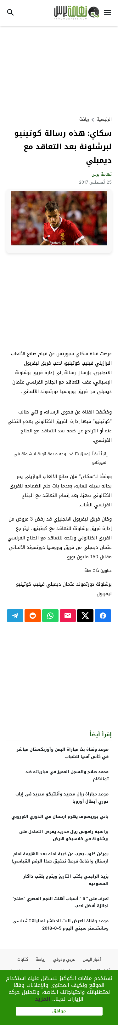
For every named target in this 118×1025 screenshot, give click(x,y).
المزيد (42, 999)
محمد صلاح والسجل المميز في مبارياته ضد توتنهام (67, 775)
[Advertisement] (59, 70)
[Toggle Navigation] (109, 13)
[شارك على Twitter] (85, 615)
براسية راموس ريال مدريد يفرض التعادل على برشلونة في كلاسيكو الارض (64, 835)
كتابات (22, 959)
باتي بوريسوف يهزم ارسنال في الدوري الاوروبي (60, 816)
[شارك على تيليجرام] (15, 615)
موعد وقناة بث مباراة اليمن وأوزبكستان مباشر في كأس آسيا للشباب (63, 752)
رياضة (84, 119)
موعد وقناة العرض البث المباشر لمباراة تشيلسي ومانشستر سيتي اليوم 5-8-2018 (61, 924)
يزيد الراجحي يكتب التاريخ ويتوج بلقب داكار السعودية (66, 879)
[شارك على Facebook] (103, 615)
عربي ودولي (64, 959)
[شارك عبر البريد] (68, 615)
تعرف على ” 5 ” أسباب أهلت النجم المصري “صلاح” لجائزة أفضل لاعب (61, 902)
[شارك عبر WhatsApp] (50, 615)
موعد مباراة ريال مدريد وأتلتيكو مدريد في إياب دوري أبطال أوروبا (62, 797)
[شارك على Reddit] (32, 615)
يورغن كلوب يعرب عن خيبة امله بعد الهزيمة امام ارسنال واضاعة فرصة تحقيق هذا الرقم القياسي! (60, 857)
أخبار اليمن (92, 959)
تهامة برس (102, 174)
